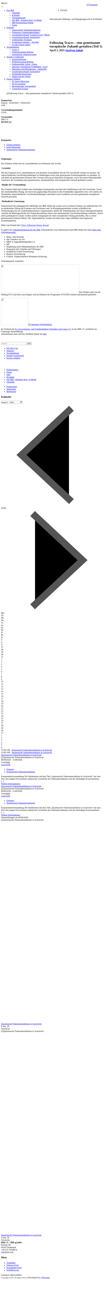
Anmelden (10, 1263)
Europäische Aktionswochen (24, 54)
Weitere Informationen (10, 784)
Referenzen (11, 391)
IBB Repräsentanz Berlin (22, 22)
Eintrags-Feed (12, 1265)
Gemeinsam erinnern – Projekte (25, 42)
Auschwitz (5, 765)
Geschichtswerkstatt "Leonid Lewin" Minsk (31, 35)
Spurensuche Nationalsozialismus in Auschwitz (32, 750)
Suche (14, 25)
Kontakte (10, 377)
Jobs (8, 374)
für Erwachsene (18, 84)
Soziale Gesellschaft (15, 57)
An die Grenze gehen (21, 45)
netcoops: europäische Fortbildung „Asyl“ (30, 67)
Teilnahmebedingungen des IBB (26, 230)
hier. (45, 334)
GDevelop (45, 1277)
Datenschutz (11, 386)
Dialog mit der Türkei (21, 76)
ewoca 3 (15, 49)
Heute (3, 508)
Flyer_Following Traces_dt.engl (35, 225)
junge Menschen (13, 147)
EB (10, 122)
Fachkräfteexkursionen (21, 74)
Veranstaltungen (19, 18)
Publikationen (12, 370)
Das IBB (10, 10)
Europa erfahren (13, 79)
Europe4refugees (19, 59)
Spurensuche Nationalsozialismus (26, 30)
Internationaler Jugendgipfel (24, 86)
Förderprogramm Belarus (22, 52)
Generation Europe (20, 89)
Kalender (16, 15)
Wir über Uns (12, 348)
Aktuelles (16, 13)
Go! (29, 343)
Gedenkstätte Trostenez (22, 40)
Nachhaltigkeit (12, 47)
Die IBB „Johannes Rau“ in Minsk (27, 20)
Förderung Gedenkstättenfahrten (26, 32)
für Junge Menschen (20, 81)
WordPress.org (12, 1270)
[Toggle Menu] (2, 6)
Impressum (11, 389)
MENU (4, 3)
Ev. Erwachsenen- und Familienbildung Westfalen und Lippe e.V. (43, 329)
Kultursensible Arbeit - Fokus (24, 64)
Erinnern (10, 27)
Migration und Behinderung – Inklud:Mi (29, 69)
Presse (9, 372)
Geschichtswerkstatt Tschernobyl (26, 37)
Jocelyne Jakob (74, 50)
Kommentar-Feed (14, 1267)
